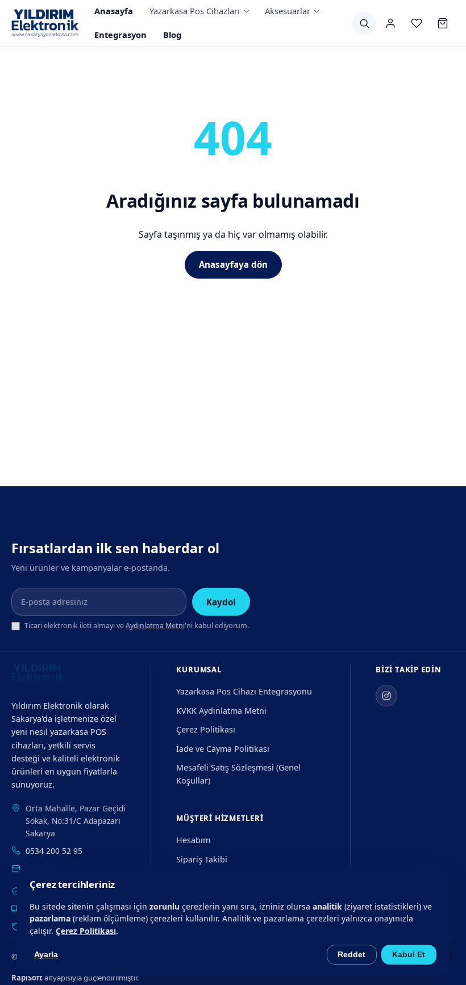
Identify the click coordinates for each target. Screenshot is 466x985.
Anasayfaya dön (233, 264)
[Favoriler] (416, 23)
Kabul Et (408, 954)
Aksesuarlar (287, 10)
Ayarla (46, 954)
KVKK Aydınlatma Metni (221, 710)
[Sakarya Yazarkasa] (45, 23)
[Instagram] (386, 695)
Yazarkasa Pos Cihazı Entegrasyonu (244, 691)
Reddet (351, 954)
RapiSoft (27, 978)
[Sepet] (443, 23)
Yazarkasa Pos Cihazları (194, 10)
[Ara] (364, 23)
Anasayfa (113, 10)
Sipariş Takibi (201, 859)
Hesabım (193, 840)
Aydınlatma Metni (155, 625)
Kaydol (221, 602)
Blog (172, 34)
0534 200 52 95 (54, 850)
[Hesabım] (390, 23)
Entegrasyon (120, 34)
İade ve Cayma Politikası (222, 748)
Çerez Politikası (205, 729)
